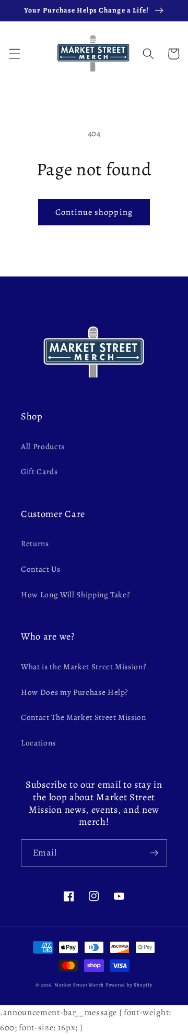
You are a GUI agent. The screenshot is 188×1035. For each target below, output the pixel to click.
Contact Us (41, 568)
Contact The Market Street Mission (83, 717)
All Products (43, 446)
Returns (35, 543)
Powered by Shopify (128, 985)
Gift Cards (39, 471)
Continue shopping (94, 212)
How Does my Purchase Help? (74, 692)
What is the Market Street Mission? (83, 666)
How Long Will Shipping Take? (75, 594)
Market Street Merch (79, 985)
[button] (14, 53)
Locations (38, 742)
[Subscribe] (154, 852)
